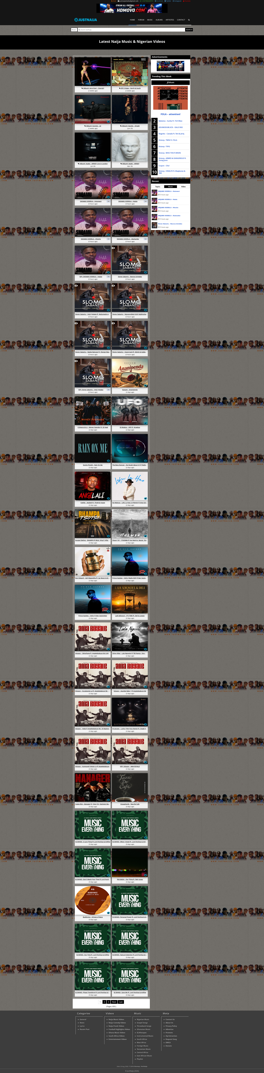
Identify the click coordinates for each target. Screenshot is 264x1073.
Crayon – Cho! (164, 166)
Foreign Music (142, 1046)
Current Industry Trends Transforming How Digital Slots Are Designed (182, 199)
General (83, 1019)
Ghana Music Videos (117, 1033)
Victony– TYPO (164, 146)
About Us (169, 1023)
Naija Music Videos (116, 1019)
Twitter (168, 1)
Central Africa (142, 1052)
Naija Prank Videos (116, 1026)
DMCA (168, 1042)
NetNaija (144, 1066)
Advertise (169, 1029)
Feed (114, 1)
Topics (157, 187)
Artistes (170, 20)
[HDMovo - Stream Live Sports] (132, 12)
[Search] (189, 20)
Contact (181, 20)
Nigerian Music (143, 1019)
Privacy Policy (171, 1026)
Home (132, 20)
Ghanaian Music (143, 1029)
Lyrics (82, 1026)
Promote (169, 1033)
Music (150, 20)
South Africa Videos (117, 1036)
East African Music (144, 1056)
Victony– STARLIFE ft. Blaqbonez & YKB (172, 172)
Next (114, 1002)
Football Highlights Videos (119, 1029)
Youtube (187, 1)
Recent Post (85, 1029)
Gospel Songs (142, 1023)
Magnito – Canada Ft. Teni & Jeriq (171, 134)
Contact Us (170, 1019)
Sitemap (137, 1066)
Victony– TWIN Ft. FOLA (168, 140)
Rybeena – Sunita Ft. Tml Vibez (170, 121)
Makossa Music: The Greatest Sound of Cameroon (176, 207)
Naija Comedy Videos (117, 1023)
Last (121, 1002)
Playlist (140, 1059)
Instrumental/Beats (145, 1036)
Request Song (171, 1039)
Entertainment (177, 195)
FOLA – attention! (170, 114)
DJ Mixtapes (142, 1033)
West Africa (141, 1042)
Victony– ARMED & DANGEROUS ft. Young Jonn (172, 159)
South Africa (142, 1039)
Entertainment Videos (118, 1039)
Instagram (177, 1)
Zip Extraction (171, 1036)
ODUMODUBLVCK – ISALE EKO (171, 127)
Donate (169, 1046)
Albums (159, 20)
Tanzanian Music (144, 1049)
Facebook (159, 1)
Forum (141, 20)
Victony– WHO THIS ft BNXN (170, 153)
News (82, 1023)
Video (183, 187)
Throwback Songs (144, 1026)
